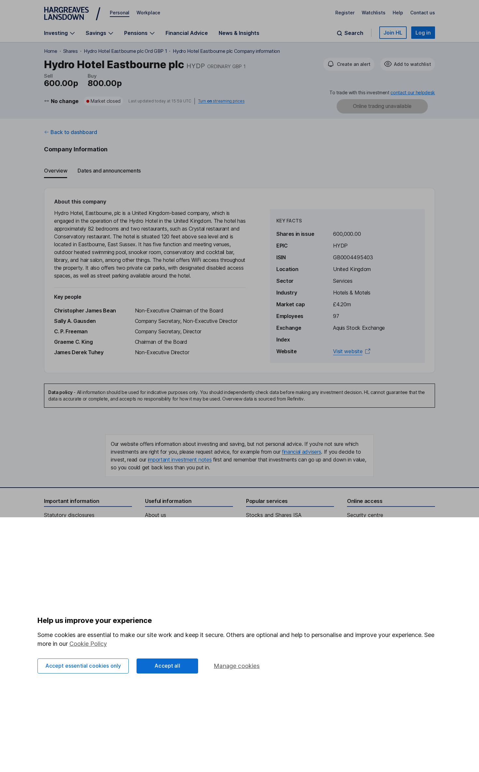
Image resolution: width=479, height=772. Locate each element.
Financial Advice (187, 33)
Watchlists (373, 12)
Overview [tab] (55, 170)
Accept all (167, 665)
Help (398, 12)
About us (155, 515)
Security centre (365, 515)
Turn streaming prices (221, 101)
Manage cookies (237, 665)
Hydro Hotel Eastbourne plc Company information (226, 51)
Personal (119, 12)
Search (353, 33)
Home (50, 51)
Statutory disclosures (69, 515)
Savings (96, 33)
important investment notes (180, 459)
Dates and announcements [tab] (109, 170)
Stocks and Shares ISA (273, 515)
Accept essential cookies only (83, 665)
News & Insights (239, 33)
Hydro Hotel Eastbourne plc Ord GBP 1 (125, 51)
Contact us (422, 12)
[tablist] (239, 171)
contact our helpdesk (412, 92)
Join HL (393, 32)
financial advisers (301, 451)
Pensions (136, 33)
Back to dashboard (74, 132)
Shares (70, 51)
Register (345, 12)
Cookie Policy (88, 643)
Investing (56, 33)
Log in (423, 32)
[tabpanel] (239, 280)
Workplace (148, 12)
